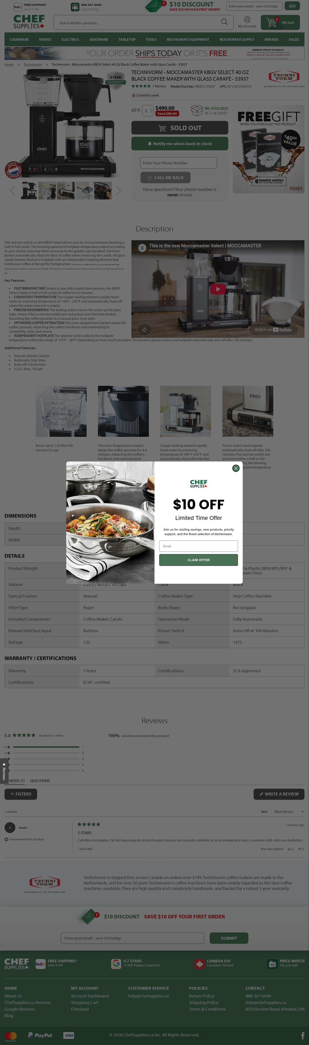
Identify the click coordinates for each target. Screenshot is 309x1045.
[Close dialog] (236, 468)
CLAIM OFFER (199, 560)
